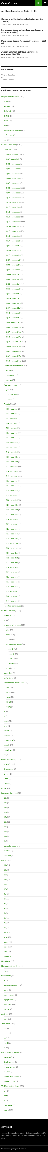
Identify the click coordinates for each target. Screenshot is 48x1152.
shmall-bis (8, 750)
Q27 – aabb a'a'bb (13, 255)
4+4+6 (6, 116)
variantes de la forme (10, 1052)
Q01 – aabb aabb (13, 154)
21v (5, 836)
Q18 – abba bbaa (13, 236)
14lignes (7, 1057)
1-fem (6, 764)
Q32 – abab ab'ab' (13, 260)
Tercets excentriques (12, 606)
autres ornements (11, 985)
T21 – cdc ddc (12, 505)
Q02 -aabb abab (12, 159)
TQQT (8, 702)
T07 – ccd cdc (11, 438)
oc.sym (9, 380)
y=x (7, 389)
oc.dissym (10, 375)
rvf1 (5, 1033)
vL (5, 971)
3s (5, 903)
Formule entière (8, 610)
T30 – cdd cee (11, 548)
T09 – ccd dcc (11, 447)
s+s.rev (6, 1071)
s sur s (6, 1110)
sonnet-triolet (9, 1081)
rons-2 (11, 663)
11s (5, 865)
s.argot (6, 1009)
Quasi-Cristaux (9, 3)
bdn (5, 1096)
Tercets (7, 404)
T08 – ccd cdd (12, 442)
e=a (10, 399)
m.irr (6, 937)
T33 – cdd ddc (12, 562)
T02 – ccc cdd (11, 414)
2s (5, 899)
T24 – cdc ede (11, 519)
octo (5, 947)
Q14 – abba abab (13, 217)
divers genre (9, 769)
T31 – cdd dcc (12, 553)
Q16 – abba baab (13, 226)
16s (5, 889)
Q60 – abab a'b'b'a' (13, 346)
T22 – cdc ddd (12, 510)
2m (5, 894)
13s (5, 875)
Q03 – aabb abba (13, 164)
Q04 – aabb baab (13, 169)
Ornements (6, 975)
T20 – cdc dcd (12, 500)
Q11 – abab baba (13, 202)
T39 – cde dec (11, 591)
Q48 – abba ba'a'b (13, 303)
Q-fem (6, 774)
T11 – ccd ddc (12, 457)
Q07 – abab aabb (13, 183)
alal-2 (11, 649)
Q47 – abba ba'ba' (13, 298)
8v (5, 841)
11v (5, 803)
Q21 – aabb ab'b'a (13, 245)
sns (5, 140)
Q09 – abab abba (13, 193)
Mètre (3, 860)
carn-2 (11, 658)
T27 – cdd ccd (12, 534)
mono (6, 942)
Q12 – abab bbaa (13, 207)
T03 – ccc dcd (11, 418)
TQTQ (8, 706)
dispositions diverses (12, 130)
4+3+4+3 (7, 106)
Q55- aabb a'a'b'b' (13, 322)
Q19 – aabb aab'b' (13, 241)
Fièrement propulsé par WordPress (13, 1149)
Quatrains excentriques (13, 365)
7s (5, 923)
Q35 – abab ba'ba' (13, 274)
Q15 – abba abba (13, 221)
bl (4, 620)
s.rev (8, 697)
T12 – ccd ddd (12, 462)
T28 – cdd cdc (12, 538)
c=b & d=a (13, 394)
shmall (6, 745)
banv (8, 634)
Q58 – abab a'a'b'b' (13, 337)
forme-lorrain (9, 1067)
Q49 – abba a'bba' (13, 308)
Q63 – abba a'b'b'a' (13, 361)
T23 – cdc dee (11, 514)
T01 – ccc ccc (11, 409)
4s (5, 908)
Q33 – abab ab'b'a (13, 265)
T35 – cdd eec (11, 572)
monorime (8, 673)
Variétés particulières (10, 1086)
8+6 (5, 125)
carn (8, 639)
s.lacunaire (8, 740)
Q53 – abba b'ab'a (13, 317)
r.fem (6, 726)
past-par (4, 1014)
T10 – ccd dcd (12, 452)
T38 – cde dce (11, 586)
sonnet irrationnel (11, 1076)
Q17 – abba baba (13, 231)
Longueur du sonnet (9, 793)
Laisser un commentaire (20, 24)
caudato (7, 851)
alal (7, 630)
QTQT (8, 687)
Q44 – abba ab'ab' (13, 289)
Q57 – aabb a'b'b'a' (13, 332)
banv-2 (11, 654)
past (5, 1019)
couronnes (8, 1105)
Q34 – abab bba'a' (13, 269)
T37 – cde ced (11, 582)
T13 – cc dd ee (12, 466)
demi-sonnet (9, 1062)
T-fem (6, 779)
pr (5, 716)
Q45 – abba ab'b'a (13, 293)
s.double (7, 855)
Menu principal (45, 3)
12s (5, 870)
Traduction (5, 1023)
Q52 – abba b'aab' (13, 313)
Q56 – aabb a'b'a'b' (13, 327)
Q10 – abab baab (13, 197)
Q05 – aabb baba (13, 173)
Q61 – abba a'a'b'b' (13, 351)
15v (5, 817)
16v (5, 822)
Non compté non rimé (10, 966)
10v (5, 798)
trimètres (7, 956)
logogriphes (8, 999)
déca (6, 932)
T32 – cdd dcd (12, 558)
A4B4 (8, 370)
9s (5, 927)
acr (5, 980)
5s (5, 913)
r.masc (6, 730)
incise (3, 788)
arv (5, 1091)
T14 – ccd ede (11, 471)
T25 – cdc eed (11, 524)
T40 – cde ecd (11, 596)
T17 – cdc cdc (11, 486)
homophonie (9, 995)
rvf (5, 1028)
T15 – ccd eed (11, 476)
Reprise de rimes (10, 385)
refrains (7, 735)
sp (5, 755)
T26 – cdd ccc (11, 529)
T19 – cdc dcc (11, 495)
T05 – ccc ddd (12, 428)
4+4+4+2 (7, 111)
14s (5, 879)
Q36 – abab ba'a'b (13, 279)
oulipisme (8, 1004)
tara (5, 951)
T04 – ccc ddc (11, 423)
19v (5, 831)
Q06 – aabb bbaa (13, 178)
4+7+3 (6, 121)
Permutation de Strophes (14, 682)
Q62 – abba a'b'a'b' (13, 356)
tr (4, 1047)
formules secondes (14, 644)
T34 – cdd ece (11, 567)
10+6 (6, 101)
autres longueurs (11, 846)
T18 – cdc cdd (12, 490)
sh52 (6, 1043)
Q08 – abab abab (13, 188)
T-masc (7, 783)
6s (5, 918)
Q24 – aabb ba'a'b (13, 250)
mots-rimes (8, 678)
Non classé (5, 961)
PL (5, 711)
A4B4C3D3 (8, 615)
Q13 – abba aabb (13, 212)
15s (5, 884)
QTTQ (8, 692)
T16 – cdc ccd (11, 481)
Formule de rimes (8, 145)
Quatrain (7, 149)
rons (8, 668)
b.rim (6, 990)
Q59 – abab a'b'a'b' (13, 341)
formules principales (12, 625)
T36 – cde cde (11, 577)
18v (5, 827)
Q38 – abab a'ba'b (13, 284)
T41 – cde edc (11, 601)
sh (5, 1038)
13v (5, 812)
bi (4, 1100)
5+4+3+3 (10, 135)
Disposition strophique (10, 97)
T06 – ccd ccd (11, 433)
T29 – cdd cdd (12, 543)
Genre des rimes (8, 759)
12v (5, 807)
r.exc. (6, 721)
